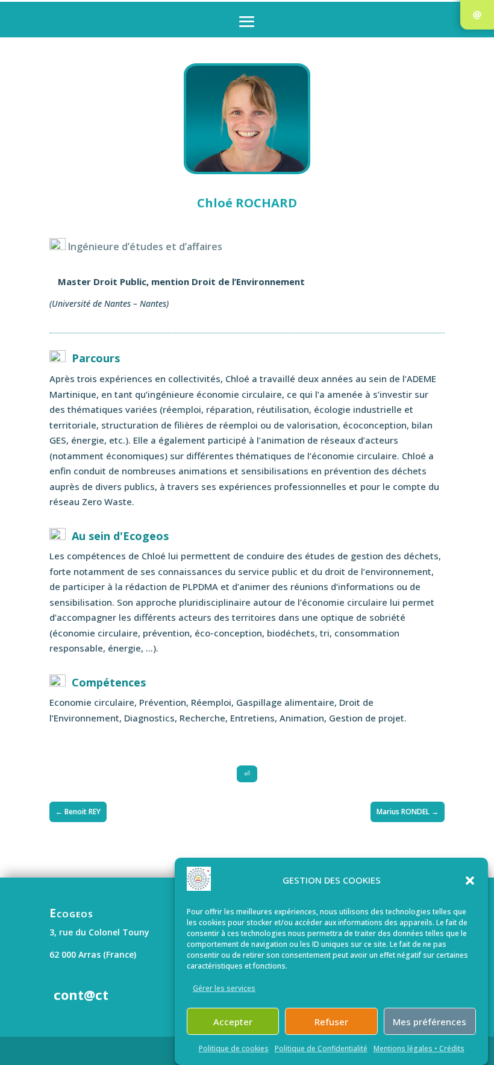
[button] (470, 881)
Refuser (331, 1022)
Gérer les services (224, 988)
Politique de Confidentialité (321, 1048)
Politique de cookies (234, 1048)
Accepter (232, 1022)
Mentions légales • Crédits (419, 1048)
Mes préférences (429, 1022)
